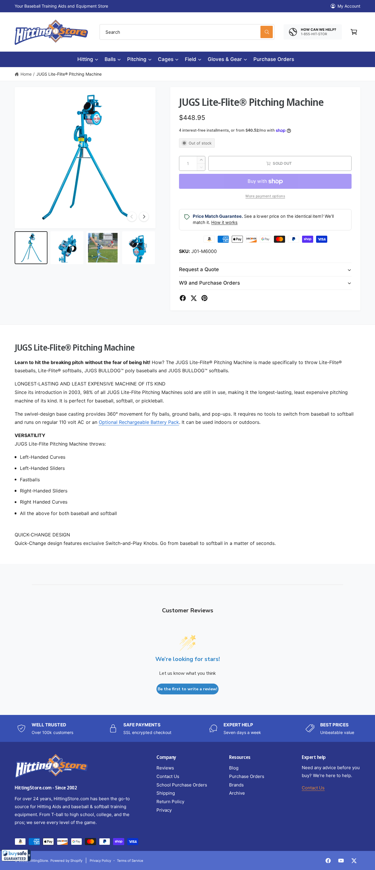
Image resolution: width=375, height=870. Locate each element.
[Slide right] (144, 216)
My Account (349, 6)
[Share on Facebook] (183, 298)
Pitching (136, 59)
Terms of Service (130, 861)
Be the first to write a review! (187, 689)
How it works (224, 222)
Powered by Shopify (66, 861)
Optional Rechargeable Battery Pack (139, 422)
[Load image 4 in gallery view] (138, 247)
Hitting (85, 59)
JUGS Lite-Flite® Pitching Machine (69, 74)
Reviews (165, 768)
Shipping (165, 793)
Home (26, 74)
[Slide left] (132, 216)
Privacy (164, 810)
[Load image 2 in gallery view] (66, 247)
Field (190, 59)
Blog (233, 768)
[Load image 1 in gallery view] (31, 247)
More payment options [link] (265, 196)
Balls (110, 59)
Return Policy (170, 801)
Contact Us (167, 776)
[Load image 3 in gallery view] (102, 247)
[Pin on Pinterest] (204, 298)
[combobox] (187, 32)
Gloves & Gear (225, 59)
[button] (16, 855)
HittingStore (38, 861)
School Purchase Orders (181, 785)
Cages (165, 59)
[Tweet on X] (193, 298)
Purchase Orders (246, 776)
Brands (236, 785)
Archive (237, 793)
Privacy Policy (100, 861)
